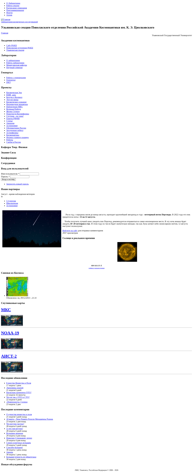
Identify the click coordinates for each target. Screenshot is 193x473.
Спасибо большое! (14, 447)
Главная (4, 33)
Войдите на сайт (69, 230)
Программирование (15, 10)
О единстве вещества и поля (19, 414)
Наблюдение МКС (14, 107)
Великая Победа (13, 109)
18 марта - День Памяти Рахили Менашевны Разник (29, 419)
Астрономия (11, 126)
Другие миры (12, 100)
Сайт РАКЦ (11, 45)
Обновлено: (11, 298)
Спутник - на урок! (15, 116)
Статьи (9, 121)
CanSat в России (13, 142)
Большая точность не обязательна (21, 457)
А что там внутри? (14, 428)
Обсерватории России (16, 128)
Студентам (11, 201)
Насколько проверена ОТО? (18, 392)
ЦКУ (8, 82)
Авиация (10, 123)
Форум (9, 13)
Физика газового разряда (17, 137)
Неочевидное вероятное (17, 104)
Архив (9, 15)
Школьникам (12, 203)
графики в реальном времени (97, 268)
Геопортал (10, 80)
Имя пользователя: (10, 174)
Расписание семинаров (16, 8)
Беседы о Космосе (14, 97)
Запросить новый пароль (17, 184)
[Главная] (5, 19)
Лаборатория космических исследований (19, 22)
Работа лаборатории (15, 63)
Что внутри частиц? (15, 424)
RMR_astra (11, 95)
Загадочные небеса (14, 130)
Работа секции (12, 5)
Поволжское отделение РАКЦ (19, 48)
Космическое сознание (16, 102)
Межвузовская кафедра (16, 65)
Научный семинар (14, 67)
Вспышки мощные (14, 433)
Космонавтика (12, 135)
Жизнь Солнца (13, 111)
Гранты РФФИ (13, 118)
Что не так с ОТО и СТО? (18, 397)
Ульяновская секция (15, 50)
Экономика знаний (14, 388)
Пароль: (5, 176)
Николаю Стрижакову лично (19, 438)
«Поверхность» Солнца (16, 402)
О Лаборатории (13, 3)
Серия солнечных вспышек (18, 443)
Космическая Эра (14, 92)
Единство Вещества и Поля (18, 383)
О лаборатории (13, 60)
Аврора (9, 452)
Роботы (9, 140)
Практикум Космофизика (17, 114)
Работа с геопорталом (16, 77)
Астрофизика (12, 133)
